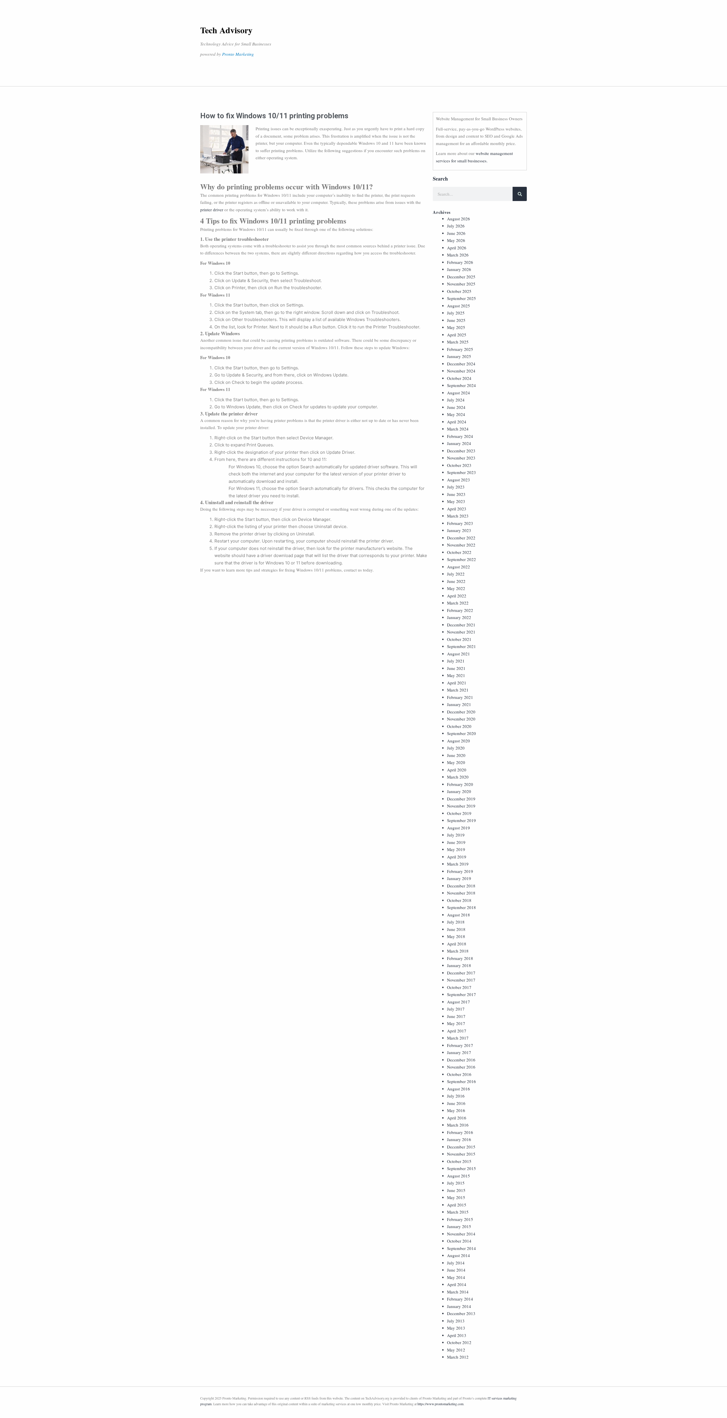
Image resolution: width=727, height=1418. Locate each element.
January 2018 (459, 965)
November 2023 (461, 458)
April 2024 (456, 422)
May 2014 (456, 1277)
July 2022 (456, 574)
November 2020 (461, 719)
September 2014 (461, 1248)
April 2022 (456, 596)
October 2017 (459, 987)
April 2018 (456, 944)
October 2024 (459, 378)
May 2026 (456, 240)
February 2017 (460, 1045)
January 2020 (459, 791)
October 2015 (459, 1161)
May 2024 (456, 414)
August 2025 (458, 306)
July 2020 (456, 748)
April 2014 (456, 1284)
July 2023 (456, 487)
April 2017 (456, 1031)
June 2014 (456, 1270)
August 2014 (458, 1255)
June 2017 (456, 1016)
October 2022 (459, 552)
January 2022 (459, 617)
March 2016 (458, 1125)
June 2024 (456, 407)
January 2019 (459, 878)
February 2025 (460, 349)
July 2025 (456, 313)
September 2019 (461, 820)
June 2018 (456, 929)
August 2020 (458, 741)
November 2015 (461, 1154)
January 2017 (459, 1052)
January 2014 (459, 1306)
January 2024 (459, 443)
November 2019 (461, 806)
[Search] (520, 194)
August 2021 (458, 654)
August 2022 (458, 567)
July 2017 (456, 1009)
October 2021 (459, 639)
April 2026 (456, 248)
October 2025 (459, 291)
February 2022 (460, 610)
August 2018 (458, 915)
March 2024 (458, 429)
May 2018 (456, 936)
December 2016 (461, 1060)
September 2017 (461, 994)
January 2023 (459, 530)
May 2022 (456, 588)
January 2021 (459, 704)
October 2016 (459, 1074)
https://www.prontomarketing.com (440, 1404)
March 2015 (458, 1212)
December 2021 (461, 625)
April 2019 (456, 857)
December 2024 (461, 364)
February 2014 (460, 1299)
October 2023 (459, 465)
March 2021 (458, 690)
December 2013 (461, 1313)
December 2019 (461, 799)
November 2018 (461, 893)
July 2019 (456, 835)
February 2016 (460, 1132)
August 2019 (458, 828)
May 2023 (456, 501)
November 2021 (461, 632)
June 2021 (456, 668)
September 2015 (461, 1168)
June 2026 (456, 233)
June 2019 (456, 842)
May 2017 (456, 1023)
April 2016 (456, 1118)
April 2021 (456, 683)
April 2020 (456, 770)
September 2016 (461, 1081)
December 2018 (461, 886)
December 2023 (461, 451)
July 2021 (456, 661)
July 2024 (456, 400)
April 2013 (456, 1335)
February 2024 (460, 436)
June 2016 (456, 1103)
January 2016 (459, 1139)
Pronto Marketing (238, 54)
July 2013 (456, 1321)
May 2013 (456, 1328)
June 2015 (456, 1190)
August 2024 (458, 393)
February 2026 (460, 262)
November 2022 (461, 545)
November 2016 (461, 1067)
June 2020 (456, 755)
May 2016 (456, 1110)
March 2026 (458, 255)
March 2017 (458, 1038)
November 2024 (461, 371)
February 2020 (460, 784)
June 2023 (456, 494)
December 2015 (461, 1147)
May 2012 (456, 1350)
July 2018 (456, 922)
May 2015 (456, 1197)
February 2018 (460, 958)
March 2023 (458, 516)
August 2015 (458, 1176)
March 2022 (458, 603)
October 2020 (459, 726)
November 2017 (461, 980)
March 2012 (458, 1357)
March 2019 (458, 864)
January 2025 (459, 356)
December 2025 (461, 277)
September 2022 (461, 559)
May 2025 (456, 327)
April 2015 (456, 1205)
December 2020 (461, 712)
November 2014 (461, 1234)
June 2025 (456, 320)
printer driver (211, 209)
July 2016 (456, 1096)
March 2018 (458, 951)
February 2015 (460, 1219)
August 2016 (458, 1089)
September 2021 (461, 646)
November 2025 (461, 284)
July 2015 (456, 1183)
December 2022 (461, 538)
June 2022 (456, 581)
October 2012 (459, 1342)
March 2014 (458, 1292)
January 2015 (459, 1226)
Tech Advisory (226, 30)
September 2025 (461, 298)
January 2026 (459, 269)
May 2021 (456, 675)
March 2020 (458, 777)
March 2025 (458, 342)
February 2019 (460, 871)
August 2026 (458, 219)
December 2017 (461, 973)
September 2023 (461, 472)
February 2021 (460, 697)
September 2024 (461, 385)
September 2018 (461, 907)
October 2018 (459, 900)
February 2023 (460, 523)
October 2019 (459, 813)
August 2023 (458, 480)
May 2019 (456, 849)
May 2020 (456, 762)
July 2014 (456, 1263)
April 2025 (456, 335)
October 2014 (459, 1241)
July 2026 (456, 226)
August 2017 (458, 1002)
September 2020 (461, 733)
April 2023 (456, 509)
